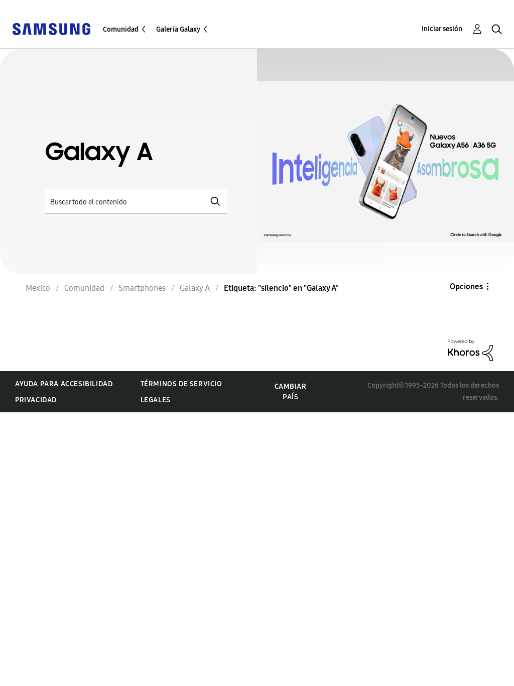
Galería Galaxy (178, 29)
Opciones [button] (466, 286)
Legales (156, 400)
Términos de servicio (181, 384)
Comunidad (121, 29)
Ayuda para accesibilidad (63, 384)
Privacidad (36, 400)
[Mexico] (51, 28)
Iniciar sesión (442, 29)
